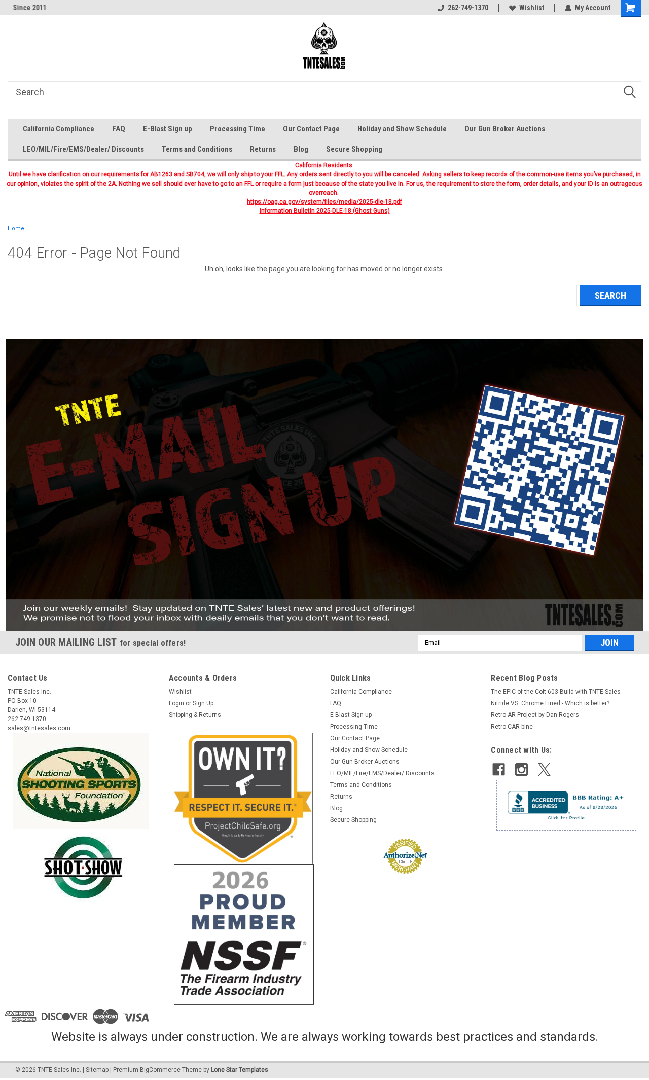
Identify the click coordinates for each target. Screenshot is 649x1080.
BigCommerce (160, 1069)
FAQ (118, 128)
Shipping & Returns (195, 714)
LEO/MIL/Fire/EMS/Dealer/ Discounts (83, 149)
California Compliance (58, 128)
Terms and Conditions (197, 149)
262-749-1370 (468, 8)
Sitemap (97, 1069)
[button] (325, 485)
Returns (263, 149)
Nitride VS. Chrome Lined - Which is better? (550, 703)
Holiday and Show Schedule (402, 128)
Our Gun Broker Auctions (504, 128)
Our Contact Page (311, 128)
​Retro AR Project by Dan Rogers (535, 714)
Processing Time (237, 128)
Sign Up (203, 703)
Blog (301, 149)
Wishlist (531, 8)
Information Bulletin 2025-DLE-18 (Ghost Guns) (325, 210)
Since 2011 (24, 8)
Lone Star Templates (239, 1069)
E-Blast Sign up (167, 128)
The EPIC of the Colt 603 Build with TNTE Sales (556, 691)
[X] (544, 769)
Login (176, 703)
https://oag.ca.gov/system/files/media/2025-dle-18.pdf (324, 201)
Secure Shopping (354, 149)
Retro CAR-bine (512, 726)
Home (16, 228)
